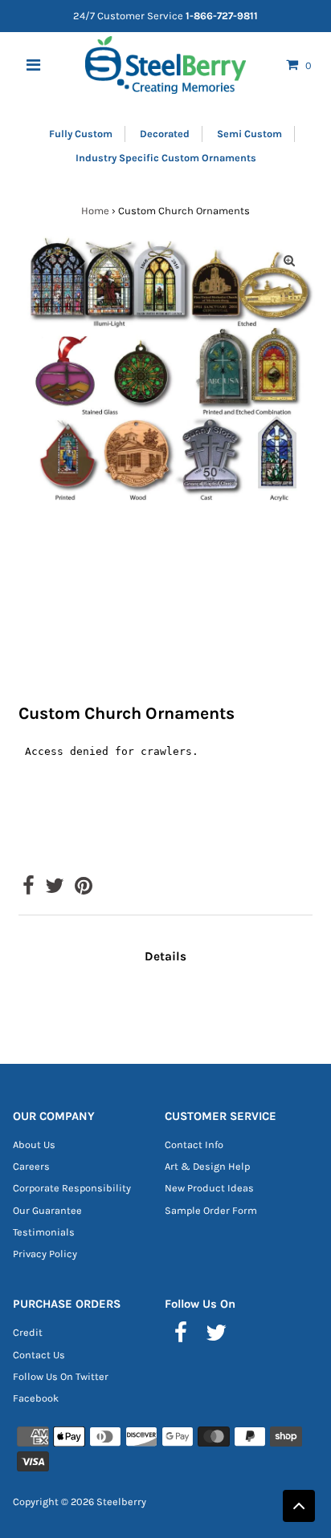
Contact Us (39, 1355)
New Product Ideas (209, 1188)
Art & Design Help (207, 1166)
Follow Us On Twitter (60, 1376)
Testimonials (44, 1232)
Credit (28, 1332)
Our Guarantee (47, 1210)
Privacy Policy (45, 1254)
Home (95, 211)
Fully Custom (80, 134)
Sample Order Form (211, 1210)
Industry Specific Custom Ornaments (166, 158)
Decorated (165, 134)
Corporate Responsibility (72, 1188)
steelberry (121, 1501)
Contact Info (194, 1144)
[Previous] (41, 260)
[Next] (81, 260)
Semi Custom (249, 134)
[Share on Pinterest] (83, 889)
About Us (34, 1144)
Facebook (36, 1398)
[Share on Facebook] (28, 889)
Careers (31, 1166)
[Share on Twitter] (54, 889)
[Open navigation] (34, 65)
